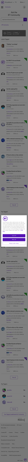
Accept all (14, 235)
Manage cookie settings (14, 243)
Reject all (14, 239)
